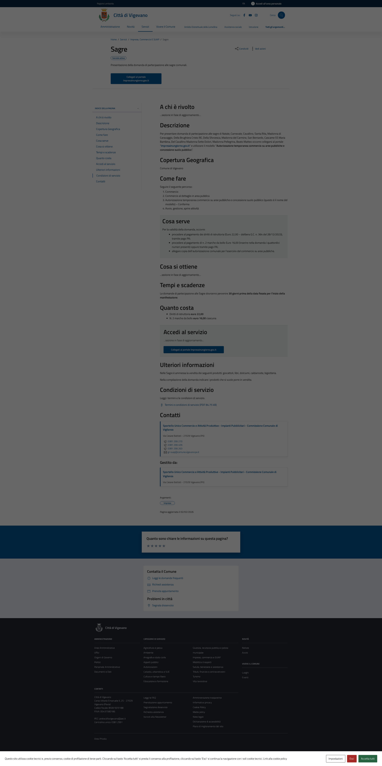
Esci (352, 759)
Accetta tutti (368, 759)
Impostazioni (336, 759)
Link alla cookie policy (275, 759)
